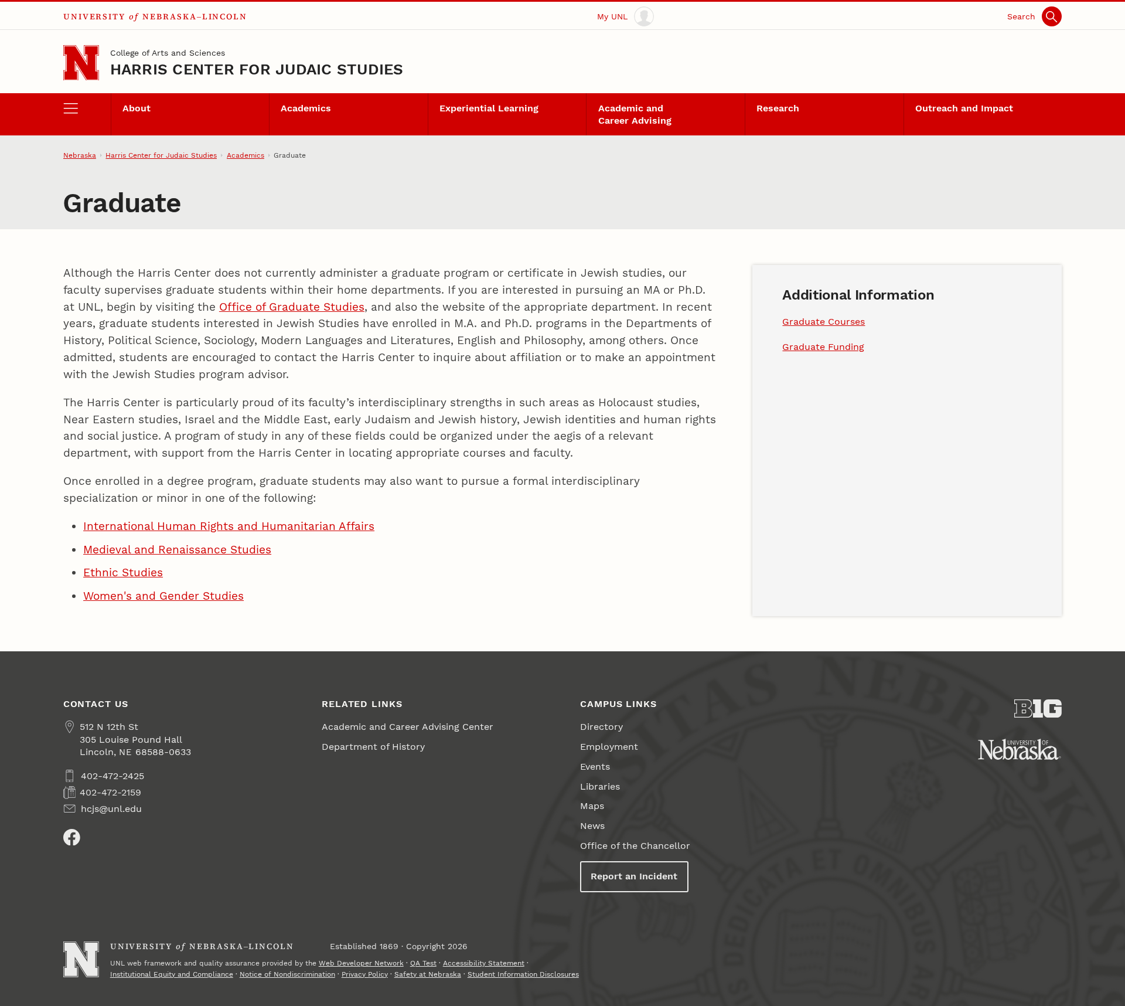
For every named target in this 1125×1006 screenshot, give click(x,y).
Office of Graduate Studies (291, 307)
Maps (592, 805)
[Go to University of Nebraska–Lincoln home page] (81, 63)
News (592, 825)
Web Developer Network (361, 963)
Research (777, 108)
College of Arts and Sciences (167, 52)
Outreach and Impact (964, 108)
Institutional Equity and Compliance (171, 974)
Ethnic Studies (123, 572)
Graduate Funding (823, 346)
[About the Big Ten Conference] (1038, 709)
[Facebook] (71, 837)
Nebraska (79, 155)
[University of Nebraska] (1019, 749)
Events (595, 766)
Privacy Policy (365, 974)
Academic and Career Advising (634, 114)
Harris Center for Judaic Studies (257, 69)
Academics (306, 108)
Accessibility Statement (483, 963)
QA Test (423, 963)
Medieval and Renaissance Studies (177, 549)
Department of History (373, 746)
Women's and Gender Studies (163, 596)
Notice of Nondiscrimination (287, 974)
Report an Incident (634, 876)
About (136, 108)
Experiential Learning (488, 108)
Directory (601, 726)
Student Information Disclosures (523, 974)
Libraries (600, 786)
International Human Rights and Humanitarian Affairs (228, 526)
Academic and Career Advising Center (407, 726)
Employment (609, 746)
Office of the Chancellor (635, 845)
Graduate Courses (823, 321)
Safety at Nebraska (427, 974)
